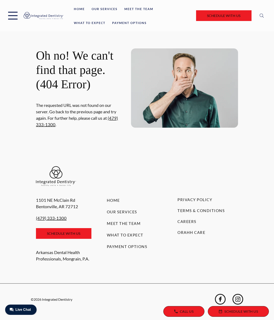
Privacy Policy (194, 199)
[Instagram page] (237, 299)
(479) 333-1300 (51, 218)
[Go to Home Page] (44, 15)
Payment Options (129, 23)
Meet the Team (138, 9)
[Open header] (13, 15)
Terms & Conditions (201, 210)
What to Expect (89, 23)
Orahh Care (191, 232)
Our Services (105, 9)
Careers (187, 221)
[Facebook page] (220, 299)
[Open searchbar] (262, 15)
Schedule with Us (224, 15)
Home (79, 9)
